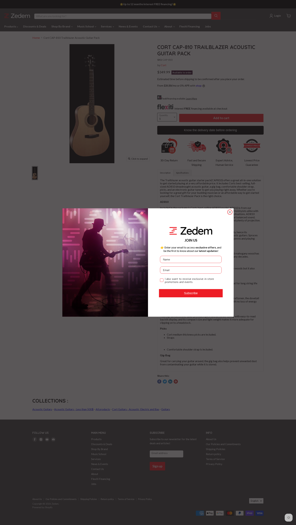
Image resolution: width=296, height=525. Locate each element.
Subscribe (191, 293)
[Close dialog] (229, 212)
